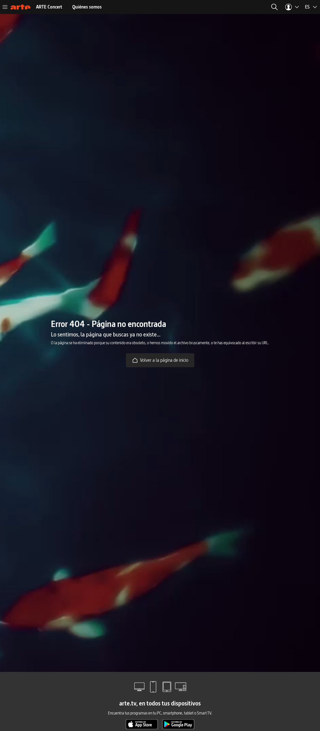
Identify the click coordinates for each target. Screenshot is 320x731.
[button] (275, 7)
